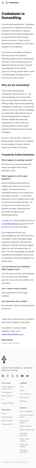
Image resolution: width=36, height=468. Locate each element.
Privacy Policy (24, 397)
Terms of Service (25, 394)
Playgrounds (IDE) (8, 403)
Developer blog (7, 417)
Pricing (4, 413)
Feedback (23, 401)
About (22, 387)
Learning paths (6, 392)
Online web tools (7, 424)
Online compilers (7, 420)
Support (22, 390)
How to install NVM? (26, 411)
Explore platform (7, 396)
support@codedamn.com (13, 224)
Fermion (30, 110)
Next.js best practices (27, 430)
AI (2, 399)
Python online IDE (25, 426)
